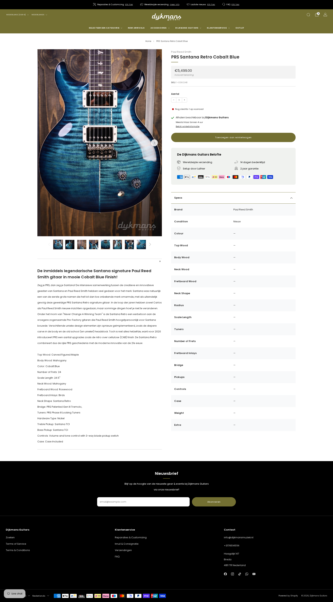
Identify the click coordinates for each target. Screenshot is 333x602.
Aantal (175, 94)
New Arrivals (136, 27)
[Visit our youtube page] (254, 574)
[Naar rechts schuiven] (150, 244)
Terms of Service (16, 543)
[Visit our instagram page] (232, 574)
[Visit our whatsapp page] (246, 574)
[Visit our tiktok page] (239, 574)
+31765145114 (231, 545)
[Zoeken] (308, 15)
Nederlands (38, 15)
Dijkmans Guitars (186, 27)
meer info (174, 4)
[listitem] (113, 4)
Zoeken (10, 537)
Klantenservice (217, 27)
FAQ (117, 556)
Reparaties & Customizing (131, 537)
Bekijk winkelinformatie (187, 126)
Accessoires (159, 27)
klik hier (129, 4)
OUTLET (239, 27)
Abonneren (214, 501)
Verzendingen (123, 550)
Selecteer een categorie (104, 27)
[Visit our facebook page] (225, 574)
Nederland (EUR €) (16, 15)
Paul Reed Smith (181, 52)
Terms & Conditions (18, 550)
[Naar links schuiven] (49, 244)
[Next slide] (154, 143)
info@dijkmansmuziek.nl (238, 537)
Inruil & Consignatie (127, 543)
